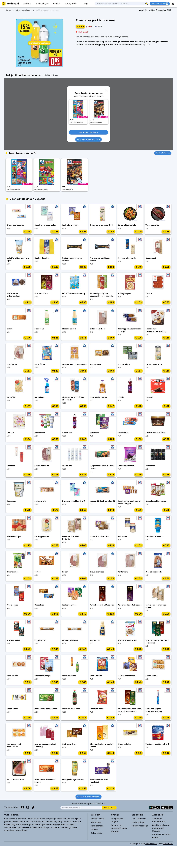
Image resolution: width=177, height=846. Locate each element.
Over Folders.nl (139, 818)
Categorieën (96, 833)
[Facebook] (22, 807)
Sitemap (115, 831)
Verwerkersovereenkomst (161, 836)
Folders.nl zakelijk (140, 825)
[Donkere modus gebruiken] (173, 3)
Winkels (94, 829)
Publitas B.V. (168, 844)
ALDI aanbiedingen (23, 10)
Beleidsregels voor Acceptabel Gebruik (161, 828)
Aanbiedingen (97, 825)
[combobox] (119, 3)
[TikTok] (33, 807)
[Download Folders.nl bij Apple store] (167, 807)
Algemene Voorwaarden (158, 820)
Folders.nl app (138, 822)
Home (8, 10)
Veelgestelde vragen (117, 820)
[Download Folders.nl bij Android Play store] (154, 807)
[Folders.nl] (10, 3)
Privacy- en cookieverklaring (119, 826)
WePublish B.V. (151, 844)
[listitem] (27, 3)
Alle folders (96, 822)
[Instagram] (28, 807)
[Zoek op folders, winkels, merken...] (146, 3)
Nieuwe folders (97, 818)
